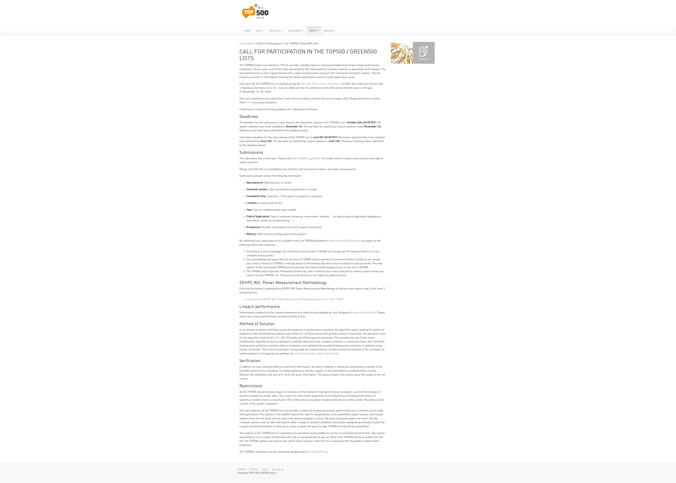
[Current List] (424, 53)
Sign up (280, 469)
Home (247, 31)
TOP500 (402, 53)
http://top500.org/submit (306, 158)
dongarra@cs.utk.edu (363, 312)
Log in (265, 470)
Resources (295, 31)
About (313, 31)
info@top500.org (318, 452)
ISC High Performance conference (320, 84)
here (248, 102)
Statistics (275, 31)
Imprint (242, 470)
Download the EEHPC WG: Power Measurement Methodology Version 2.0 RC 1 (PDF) (295, 299)
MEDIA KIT (329, 31)
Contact (254, 470)
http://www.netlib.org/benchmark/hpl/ (316, 353)
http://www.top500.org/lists (345, 241)
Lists (259, 31)
